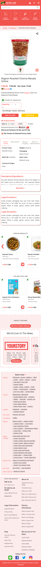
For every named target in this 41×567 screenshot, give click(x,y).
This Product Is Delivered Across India (17, 133)
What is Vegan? (26, 523)
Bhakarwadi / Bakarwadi (20, 394)
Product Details (5, 142)
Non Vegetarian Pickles (21, 426)
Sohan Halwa (30, 392)
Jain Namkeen (26, 468)
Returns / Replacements (35, 142)
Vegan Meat (18, 455)
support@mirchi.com (10, 493)
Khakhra (31, 397)
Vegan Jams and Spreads (22, 450)
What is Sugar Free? (28, 520)
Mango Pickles (17, 421)
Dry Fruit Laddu (19, 392)
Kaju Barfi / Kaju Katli (21, 382)
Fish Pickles (29, 424)
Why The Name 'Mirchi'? (29, 500)
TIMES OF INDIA (26, 547)
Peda (32, 387)
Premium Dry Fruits (19, 414)
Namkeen (13, 28)
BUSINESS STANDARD (28, 550)
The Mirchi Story (27, 488)
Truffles (15, 418)
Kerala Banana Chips (20, 397)
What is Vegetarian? (28, 526)
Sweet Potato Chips (20, 406)
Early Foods (7, 301)
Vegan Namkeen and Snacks (23, 453)
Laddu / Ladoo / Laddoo (21, 387)
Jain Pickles (16, 468)
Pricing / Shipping (25, 142)
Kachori (30, 406)
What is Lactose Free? (28, 514)
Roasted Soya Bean (20, 402)
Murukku (23, 399)
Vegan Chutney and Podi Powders (24, 441)
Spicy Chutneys (18, 428)
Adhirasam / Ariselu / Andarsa (22, 377)
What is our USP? (27, 491)
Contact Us (8, 496)
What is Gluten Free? (28, 511)
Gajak (21, 380)
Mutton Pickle (18, 433)
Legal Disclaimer (9, 509)
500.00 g (5, 256)
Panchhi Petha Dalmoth (11, 259)
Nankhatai (16, 409)
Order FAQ (7, 540)
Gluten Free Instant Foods (22, 465)
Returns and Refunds (10, 515)
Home (5, 28)
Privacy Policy (8, 512)
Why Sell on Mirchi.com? (29, 497)
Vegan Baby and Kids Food (21, 436)
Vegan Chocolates (19, 438)
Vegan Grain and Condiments (23, 445)
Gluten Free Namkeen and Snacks (23, 460)
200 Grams (6, 299)
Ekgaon (27, 93)
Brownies (24, 409)
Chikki (16, 380)
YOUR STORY (25, 537)
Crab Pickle (17, 431)
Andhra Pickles (28, 421)
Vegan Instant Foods (20, 448)
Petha (16, 389)
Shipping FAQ (8, 543)
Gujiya (34, 380)
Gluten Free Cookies (20, 463)
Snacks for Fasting (19, 471)
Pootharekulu (24, 389)
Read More (16, 361)
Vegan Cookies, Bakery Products (24, 443)
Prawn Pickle (27, 431)
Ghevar (27, 380)
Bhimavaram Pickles (31, 428)
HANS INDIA (25, 544)
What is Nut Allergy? (28, 517)
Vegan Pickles (28, 455)
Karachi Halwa (18, 384)
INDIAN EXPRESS (27, 541)
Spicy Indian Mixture (20, 404)
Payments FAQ (8, 546)
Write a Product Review (20, 326)
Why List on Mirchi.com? (29, 494)
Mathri (16, 399)
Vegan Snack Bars (30, 457)
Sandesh (32, 389)
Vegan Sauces (18, 457)
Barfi (35, 377)
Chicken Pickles (18, 424)
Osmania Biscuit (19, 412)
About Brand (15, 142)
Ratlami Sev (31, 399)
